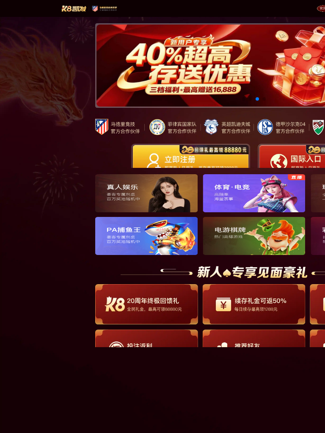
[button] (243, 99)
